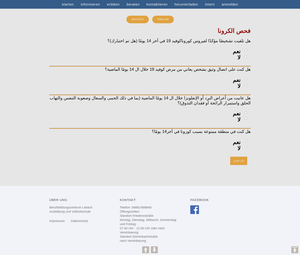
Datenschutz (77, 221)
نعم (237, 51)
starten (68, 4)
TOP (294, 249)
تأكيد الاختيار (238, 161)
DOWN (154, 249)
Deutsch (138, 19)
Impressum (57, 221)
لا (239, 57)
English (163, 19)
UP (145, 249)
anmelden (230, 4)
